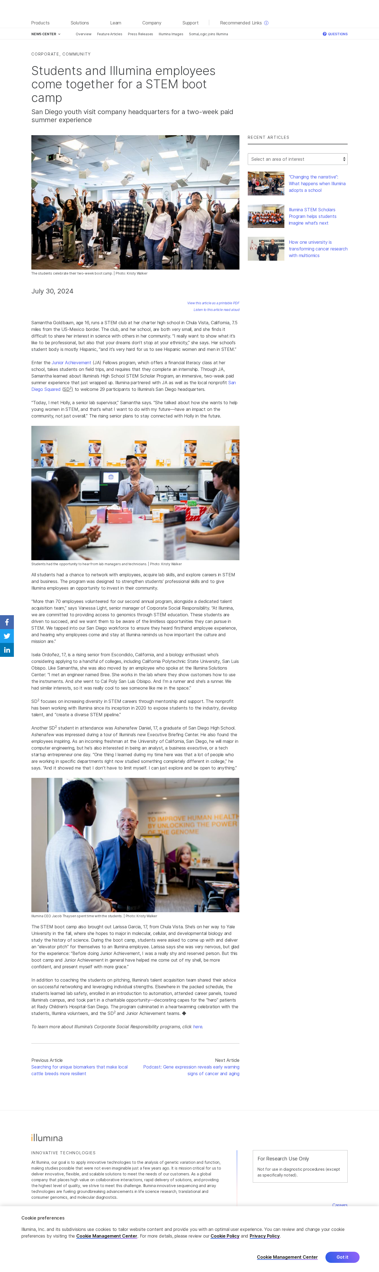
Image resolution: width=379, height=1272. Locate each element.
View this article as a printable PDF (213, 303)
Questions (337, 34)
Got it (342, 1257)
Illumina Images (171, 34)
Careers (340, 1205)
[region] (189, 1239)
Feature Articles (109, 34)
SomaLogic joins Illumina (208, 34)
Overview (84, 34)
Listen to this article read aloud (216, 310)
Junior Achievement (71, 362)
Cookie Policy (225, 1236)
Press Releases (140, 34)
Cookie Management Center (106, 1236)
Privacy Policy (265, 1236)
